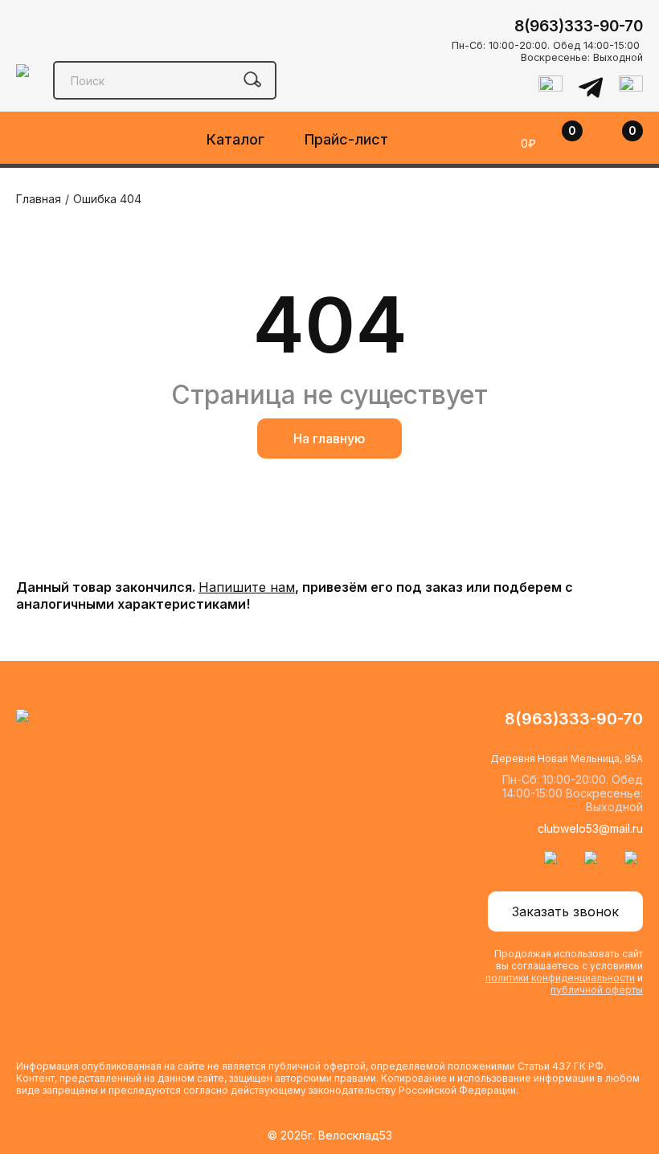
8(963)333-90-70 (578, 25)
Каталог (235, 139)
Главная (38, 199)
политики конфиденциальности (560, 978)
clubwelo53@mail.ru (590, 828)
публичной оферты (597, 990)
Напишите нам (247, 587)
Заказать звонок (565, 911)
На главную (329, 438)
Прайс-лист (346, 139)
